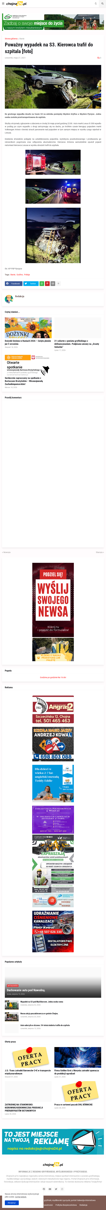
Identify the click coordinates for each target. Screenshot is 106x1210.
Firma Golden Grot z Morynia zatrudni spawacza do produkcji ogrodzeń (76, 1072)
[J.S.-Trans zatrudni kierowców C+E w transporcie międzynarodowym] (28, 1057)
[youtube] (50, 1189)
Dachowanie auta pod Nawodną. (26, 990)
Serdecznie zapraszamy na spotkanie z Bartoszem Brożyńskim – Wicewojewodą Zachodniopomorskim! (24, 381)
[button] (3, 3)
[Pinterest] (47, 283)
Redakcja (83, 1205)
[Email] (53, 283)
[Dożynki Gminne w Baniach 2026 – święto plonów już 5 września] (28, 327)
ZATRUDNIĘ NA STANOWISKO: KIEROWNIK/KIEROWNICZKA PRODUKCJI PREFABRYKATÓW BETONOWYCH (24, 1107)
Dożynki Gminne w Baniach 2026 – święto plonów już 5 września (28, 342)
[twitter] (56, 1189)
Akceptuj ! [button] (12, 1203)
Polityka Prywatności (44, 1205)
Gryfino (20, 275)
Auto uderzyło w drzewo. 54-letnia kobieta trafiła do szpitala (45, 1025)
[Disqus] (53, 437)
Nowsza (6, 552)
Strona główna (11, 39)
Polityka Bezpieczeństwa (66, 1205)
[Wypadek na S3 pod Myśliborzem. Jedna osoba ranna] (12, 1005)
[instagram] (62, 1189)
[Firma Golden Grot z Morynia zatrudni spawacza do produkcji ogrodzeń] (77, 1057)
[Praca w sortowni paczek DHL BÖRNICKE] (77, 1091)
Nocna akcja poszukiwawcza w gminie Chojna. (39, 1013)
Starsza (99, 552)
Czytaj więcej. (21, 1197)
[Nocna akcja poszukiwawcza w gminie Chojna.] (12, 1016)
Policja (27, 275)
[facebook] (44, 1189)
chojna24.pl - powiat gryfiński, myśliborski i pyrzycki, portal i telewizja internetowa (61, 1200)
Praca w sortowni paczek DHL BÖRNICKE (73, 1104)
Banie (21, 39)
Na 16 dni (62, 677)
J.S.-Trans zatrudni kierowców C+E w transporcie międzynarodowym (28, 1072)
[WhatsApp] (41, 283)
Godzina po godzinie (48, 677)
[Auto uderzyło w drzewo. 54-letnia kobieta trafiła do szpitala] (12, 1028)
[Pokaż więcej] (58, 283)
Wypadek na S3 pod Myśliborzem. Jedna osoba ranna (41, 1002)
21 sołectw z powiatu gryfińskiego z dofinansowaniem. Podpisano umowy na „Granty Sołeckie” (76, 343)
